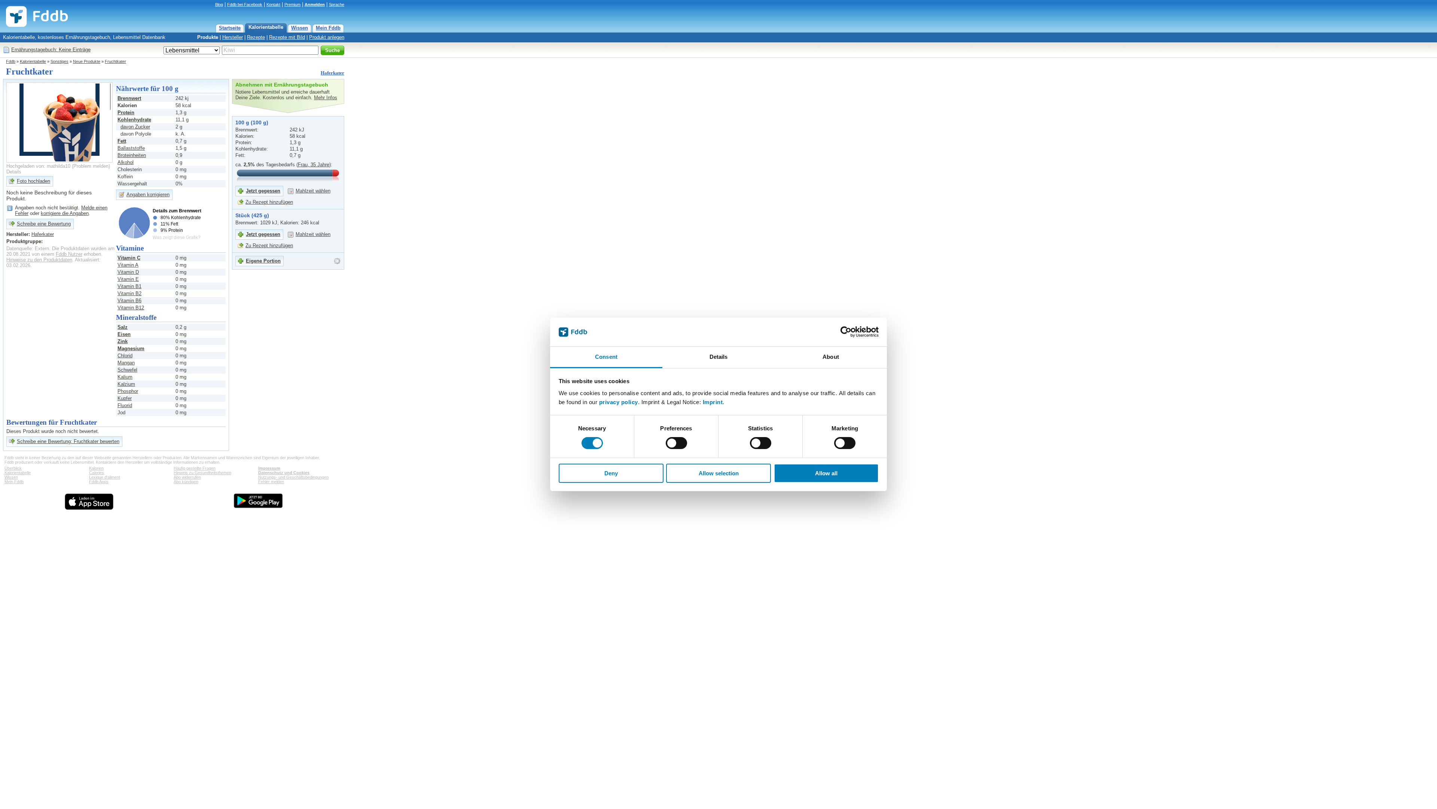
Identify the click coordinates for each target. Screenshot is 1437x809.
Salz (123, 327)
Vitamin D (128, 272)
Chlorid (125, 355)
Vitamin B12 (131, 307)
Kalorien (96, 468)
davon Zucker (135, 127)
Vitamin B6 (129, 300)
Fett (122, 141)
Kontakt (273, 4)
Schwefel (127, 370)
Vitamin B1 (129, 286)
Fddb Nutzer (69, 254)
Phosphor (128, 391)
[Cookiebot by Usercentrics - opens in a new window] (846, 331)
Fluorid (125, 405)
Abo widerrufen (187, 477)
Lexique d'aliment (104, 477)
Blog (219, 4)
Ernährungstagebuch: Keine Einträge (51, 49)
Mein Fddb (328, 28)
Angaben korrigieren (148, 194)
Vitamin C (129, 258)
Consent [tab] (606, 357)
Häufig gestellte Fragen (195, 468)
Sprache (336, 4)
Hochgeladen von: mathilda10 (38, 166)
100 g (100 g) (251, 122)
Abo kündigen (186, 481)
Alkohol (126, 162)
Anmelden (315, 4)
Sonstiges (59, 61)
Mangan (126, 363)
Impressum (269, 468)
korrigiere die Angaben (65, 213)
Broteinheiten (132, 155)
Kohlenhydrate (134, 119)
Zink (123, 341)
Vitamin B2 (129, 293)
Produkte (207, 37)
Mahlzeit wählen (313, 191)
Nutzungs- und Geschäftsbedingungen (293, 477)
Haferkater (332, 73)
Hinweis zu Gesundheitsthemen (202, 472)
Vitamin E (128, 279)
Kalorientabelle (265, 27)
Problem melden (91, 166)
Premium (292, 4)
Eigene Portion (263, 261)
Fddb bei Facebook (244, 4)
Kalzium (126, 384)
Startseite (230, 28)
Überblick (13, 468)
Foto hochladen (33, 181)
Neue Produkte (86, 61)
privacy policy (618, 402)
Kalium (125, 377)
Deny (611, 473)
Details (13, 172)
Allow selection (719, 473)
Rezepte (256, 37)
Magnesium (131, 348)
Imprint (713, 402)
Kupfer (125, 398)
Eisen (124, 334)
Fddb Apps (99, 481)
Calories (96, 472)
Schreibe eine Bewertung (44, 224)
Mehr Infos (325, 97)
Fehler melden (271, 481)
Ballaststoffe (131, 148)
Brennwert (129, 98)
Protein (126, 112)
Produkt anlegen (326, 37)
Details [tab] (719, 357)
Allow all (826, 473)
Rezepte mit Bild (287, 37)
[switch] (676, 443)
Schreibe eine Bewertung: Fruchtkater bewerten (68, 441)
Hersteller (232, 37)
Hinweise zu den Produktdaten (39, 260)
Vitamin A (128, 265)
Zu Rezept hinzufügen (269, 202)
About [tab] (831, 357)
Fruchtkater (115, 61)
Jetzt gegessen (263, 191)
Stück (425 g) (252, 215)
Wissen (299, 28)
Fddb (10, 61)
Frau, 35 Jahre (313, 164)
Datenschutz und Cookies (283, 472)
